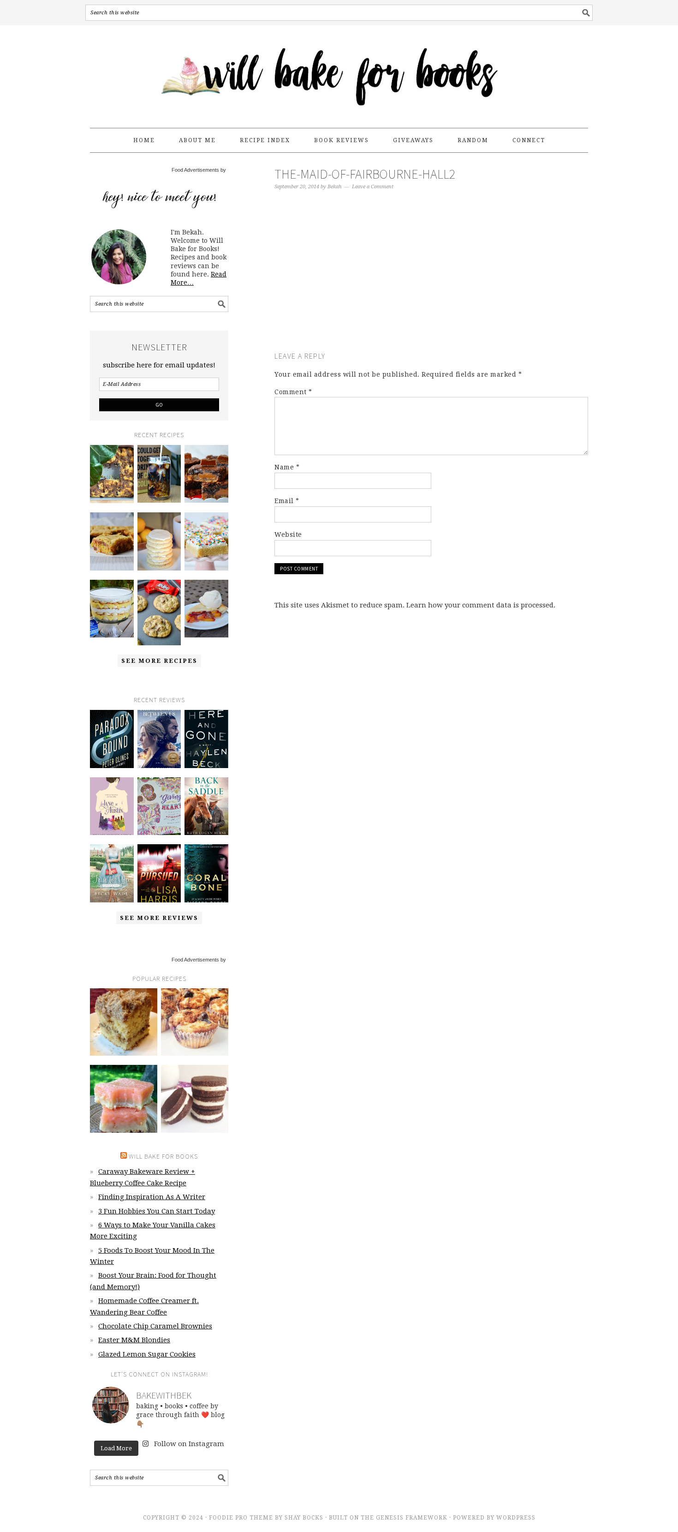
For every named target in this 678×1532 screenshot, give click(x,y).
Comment (293, 392)
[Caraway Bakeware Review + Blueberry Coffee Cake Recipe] (112, 474)
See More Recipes (159, 660)
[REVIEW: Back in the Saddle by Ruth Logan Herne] (206, 806)
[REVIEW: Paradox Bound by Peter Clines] (112, 739)
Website (288, 534)
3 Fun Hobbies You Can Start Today (156, 1211)
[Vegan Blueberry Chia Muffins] (194, 1022)
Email (286, 501)
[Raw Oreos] (194, 1098)
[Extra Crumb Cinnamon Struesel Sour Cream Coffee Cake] (123, 1022)
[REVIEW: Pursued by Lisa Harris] (159, 873)
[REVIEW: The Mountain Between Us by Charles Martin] (159, 739)
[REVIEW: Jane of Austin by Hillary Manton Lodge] (112, 806)
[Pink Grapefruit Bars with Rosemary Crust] (123, 1098)
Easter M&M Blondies (134, 1340)
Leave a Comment (372, 187)
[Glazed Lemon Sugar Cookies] (159, 541)
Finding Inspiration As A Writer (151, 1197)
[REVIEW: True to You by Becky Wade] (112, 873)
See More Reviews (159, 917)
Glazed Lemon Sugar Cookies (147, 1354)
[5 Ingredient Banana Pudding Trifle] (112, 609)
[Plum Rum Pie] (206, 609)
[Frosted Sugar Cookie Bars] (206, 541)
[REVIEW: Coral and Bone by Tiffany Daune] (206, 873)
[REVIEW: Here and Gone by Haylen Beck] (206, 739)
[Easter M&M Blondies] (112, 541)
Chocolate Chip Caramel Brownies (155, 1326)
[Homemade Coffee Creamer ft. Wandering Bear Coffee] (159, 474)
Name (286, 467)
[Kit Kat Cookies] (159, 612)
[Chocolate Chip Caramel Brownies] (206, 474)
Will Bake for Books (339, 72)
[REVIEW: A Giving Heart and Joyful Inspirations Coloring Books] (159, 806)
